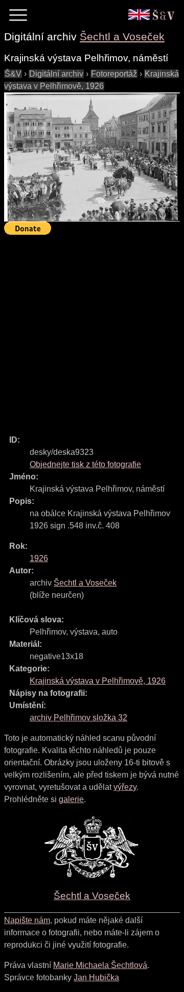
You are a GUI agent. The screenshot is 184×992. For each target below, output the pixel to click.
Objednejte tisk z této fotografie (85, 464)
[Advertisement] (92, 330)
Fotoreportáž (114, 73)
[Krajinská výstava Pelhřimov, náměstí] (92, 157)
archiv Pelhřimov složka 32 (78, 717)
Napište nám (27, 920)
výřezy (124, 787)
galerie (71, 799)
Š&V (13, 73)
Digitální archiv (56, 73)
